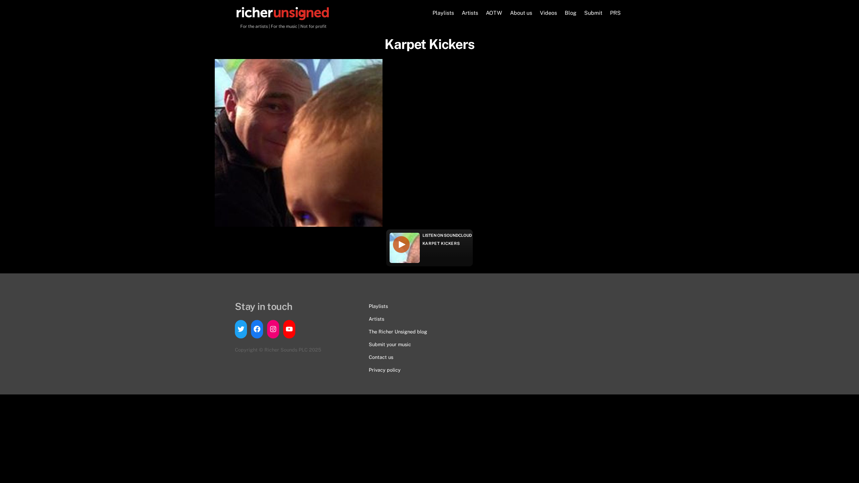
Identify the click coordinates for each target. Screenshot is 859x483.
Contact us (381, 357)
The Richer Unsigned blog (398, 331)
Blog (570, 13)
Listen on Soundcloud (447, 235)
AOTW (494, 13)
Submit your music (390, 344)
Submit (593, 13)
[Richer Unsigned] (283, 16)
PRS (615, 13)
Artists (470, 13)
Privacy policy (385, 370)
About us (521, 13)
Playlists (443, 13)
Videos (548, 13)
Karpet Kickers (441, 243)
